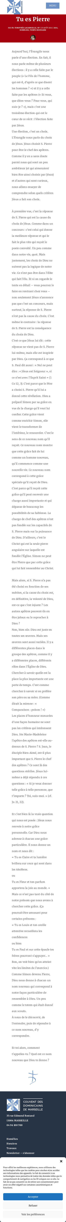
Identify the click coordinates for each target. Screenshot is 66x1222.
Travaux (11, 1148)
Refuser (33, 1205)
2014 (56, 28)
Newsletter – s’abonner (20, 1153)
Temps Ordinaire (38, 30)
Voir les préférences (33, 1214)
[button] (61, 1161)
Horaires (12, 1143)
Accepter (33, 1196)
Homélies (24, 30)
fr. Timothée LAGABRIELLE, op (26, 28)
